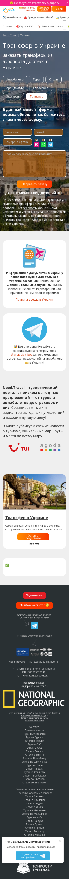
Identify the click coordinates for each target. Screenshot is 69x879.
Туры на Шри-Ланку (34, 758)
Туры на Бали (35, 765)
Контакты (35, 727)
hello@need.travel (34, 682)
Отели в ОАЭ (34, 747)
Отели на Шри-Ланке (34, 761)
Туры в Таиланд (34, 796)
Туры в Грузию (34, 824)
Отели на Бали (34, 768)
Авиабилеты (15, 79)
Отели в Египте (34, 754)
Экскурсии (13, 96)
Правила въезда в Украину (34, 299)
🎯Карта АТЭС (24, 26)
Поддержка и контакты (34, 686)
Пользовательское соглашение (35, 789)
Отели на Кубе (34, 821)
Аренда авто (15, 88)
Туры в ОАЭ (35, 744)
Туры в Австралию (35, 733)
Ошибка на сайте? (34, 605)
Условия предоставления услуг (34, 718)
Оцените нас (34, 595)
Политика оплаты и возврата (34, 793)
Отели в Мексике (34, 834)
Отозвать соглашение (34, 720)
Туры (36, 79)
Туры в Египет (34, 751)
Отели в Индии (34, 806)
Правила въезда (34, 730)
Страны (7, 26)
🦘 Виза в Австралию (51, 26)
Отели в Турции (34, 740)
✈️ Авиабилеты (12, 17)
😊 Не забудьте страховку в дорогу (34, 3)
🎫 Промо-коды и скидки (27, 9)
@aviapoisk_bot (21, 355)
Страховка (40, 88)
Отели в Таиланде (34, 800)
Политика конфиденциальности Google (40, 714)
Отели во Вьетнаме (34, 782)
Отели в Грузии (34, 827)
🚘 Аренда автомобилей (38, 17)
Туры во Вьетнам (34, 779)
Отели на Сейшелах (34, 775)
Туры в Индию (34, 803)
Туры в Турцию (35, 737)
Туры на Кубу (34, 817)
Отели (53, 79)
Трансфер (36, 96)
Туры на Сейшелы (34, 772)
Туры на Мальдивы (34, 810)
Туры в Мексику (34, 831)
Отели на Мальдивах (34, 813)
